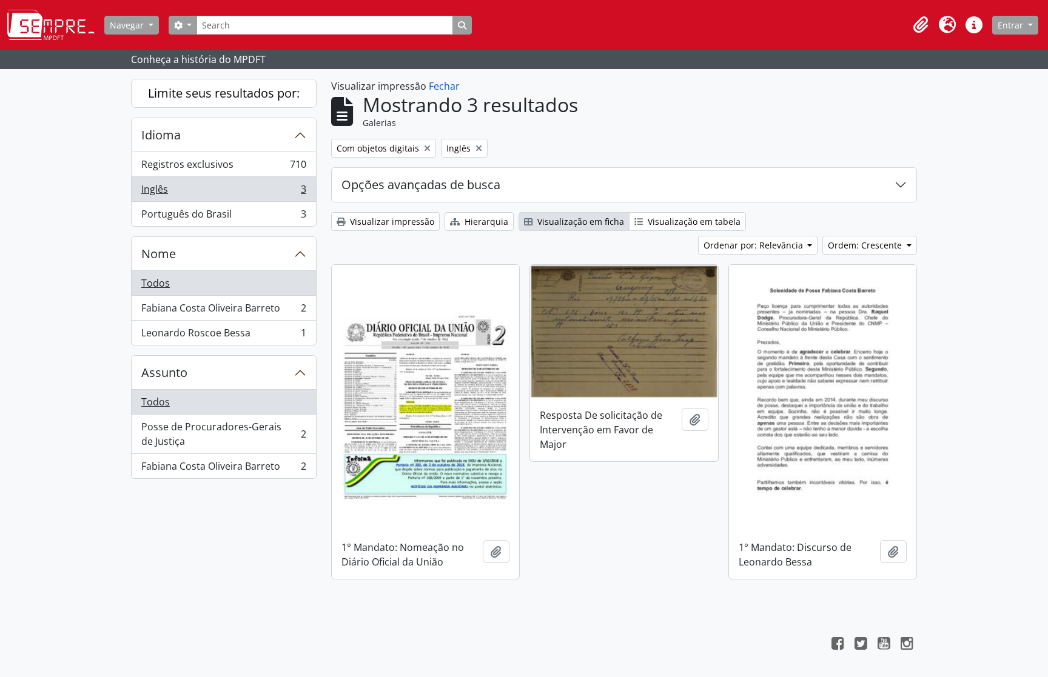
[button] (920, 25)
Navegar (128, 25)
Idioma (161, 135)
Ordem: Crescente (866, 245)
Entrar (1012, 25)
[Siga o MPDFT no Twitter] (860, 645)
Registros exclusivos (223, 167)
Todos (155, 283)
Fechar (444, 86)
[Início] (55, 25)
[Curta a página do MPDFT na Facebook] (837, 645)
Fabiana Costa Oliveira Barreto (223, 311)
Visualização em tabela (693, 221)
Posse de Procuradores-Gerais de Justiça (223, 434)
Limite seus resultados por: (224, 93)
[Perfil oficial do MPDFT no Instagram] (906, 645)
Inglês (223, 192)
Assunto (164, 372)
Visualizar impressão (391, 221)
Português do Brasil (223, 216)
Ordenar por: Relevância (754, 245)
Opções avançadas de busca (420, 184)
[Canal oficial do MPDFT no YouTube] (883, 645)
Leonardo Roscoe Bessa (223, 335)
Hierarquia (485, 221)
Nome (158, 253)
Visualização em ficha (579, 221)
